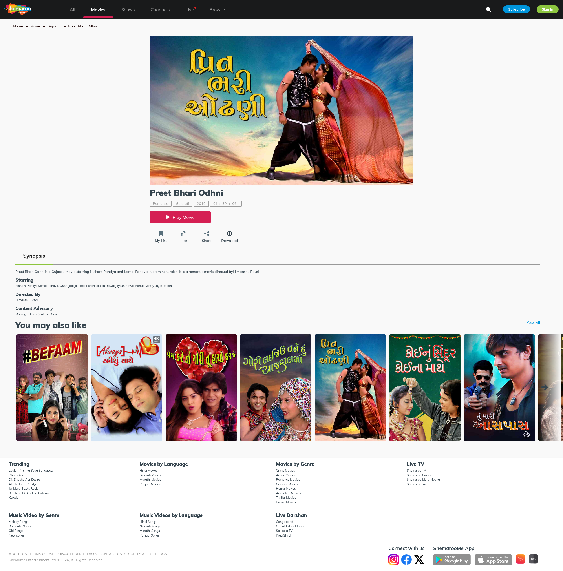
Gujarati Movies (150, 475)
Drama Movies (286, 502)
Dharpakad (16, 475)
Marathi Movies (150, 480)
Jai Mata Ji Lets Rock (23, 489)
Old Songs (16, 531)
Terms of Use (41, 554)
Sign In (547, 9)
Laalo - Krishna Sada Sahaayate (31, 471)
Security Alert (138, 554)
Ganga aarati (285, 522)
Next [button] (545, 387)
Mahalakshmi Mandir (290, 526)
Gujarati (54, 26)
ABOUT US (18, 554)
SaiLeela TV (284, 531)
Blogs (161, 554)
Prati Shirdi (283, 535)
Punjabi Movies (150, 484)
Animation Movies (288, 493)
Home (18, 26)
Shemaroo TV (416, 471)
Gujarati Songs (150, 526)
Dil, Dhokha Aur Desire (24, 480)
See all (533, 323)
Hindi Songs (148, 522)
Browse (217, 9)
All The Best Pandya (23, 484)
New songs (16, 535)
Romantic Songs (20, 526)
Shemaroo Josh (417, 484)
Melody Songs (18, 522)
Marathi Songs (150, 531)
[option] (52, 388)
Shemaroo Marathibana (423, 480)
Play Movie (184, 217)
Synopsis (34, 255)
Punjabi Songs (149, 535)
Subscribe (516, 9)
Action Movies (286, 475)
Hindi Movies (148, 471)
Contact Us (110, 554)
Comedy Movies (287, 484)
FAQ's (92, 554)
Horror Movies (286, 489)
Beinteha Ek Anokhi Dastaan (29, 493)
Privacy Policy (70, 554)
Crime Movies (285, 471)
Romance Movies (288, 480)
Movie (35, 26)
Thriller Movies (286, 498)
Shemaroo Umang (419, 475)
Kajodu (13, 498)
